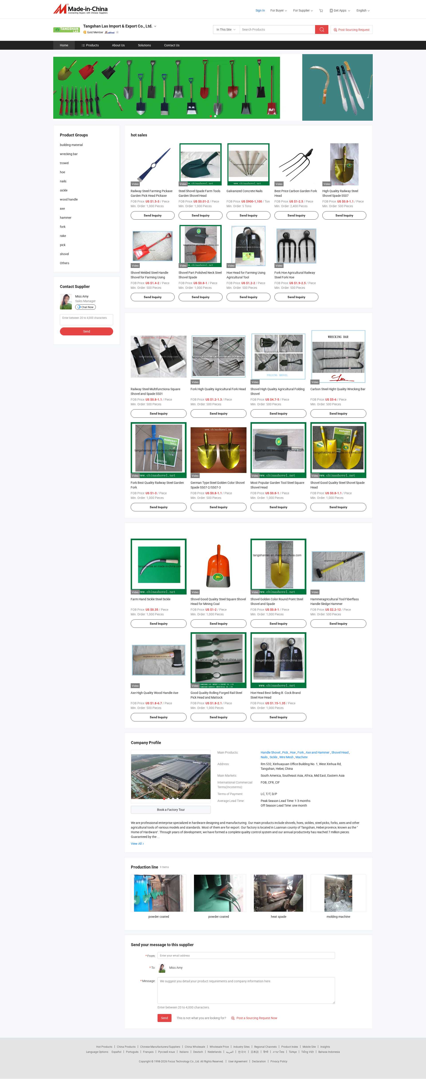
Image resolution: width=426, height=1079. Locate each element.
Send (164, 1018)
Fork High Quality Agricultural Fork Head (218, 389)
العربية (229, 1051)
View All (136, 843)
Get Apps (340, 10)
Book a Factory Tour (171, 809)
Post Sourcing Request (354, 30)
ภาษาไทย (278, 1051)
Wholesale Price (219, 1046)
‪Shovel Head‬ (340, 752)
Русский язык (166, 1051)
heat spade (278, 916)
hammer (65, 217)
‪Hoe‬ (293, 752)
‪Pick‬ (285, 752)
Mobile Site (309, 1046)
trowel (64, 163)
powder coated (158, 916)
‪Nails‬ (264, 757)
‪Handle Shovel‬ (270, 752)
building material (71, 145)
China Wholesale (195, 1046)
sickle (63, 190)
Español (116, 1051)
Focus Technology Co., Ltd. (184, 1061)
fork (62, 226)
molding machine (338, 916)
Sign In (260, 10)
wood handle (69, 199)
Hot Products (104, 1046)
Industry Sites (241, 1046)
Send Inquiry (153, 215)
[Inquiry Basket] (321, 10)
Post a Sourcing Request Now (254, 1018)
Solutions (144, 45)
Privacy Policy (278, 1061)
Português (132, 1051)
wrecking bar (69, 154)
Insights (325, 1046)
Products (92, 45)
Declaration (259, 1061)
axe (62, 208)
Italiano (184, 1051)
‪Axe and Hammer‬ (317, 752)
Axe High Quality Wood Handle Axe (154, 693)
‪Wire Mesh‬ (286, 757)
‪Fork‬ (301, 752)
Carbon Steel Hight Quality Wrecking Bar (337, 389)
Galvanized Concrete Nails (244, 191)
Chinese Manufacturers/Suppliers (160, 1046)
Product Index (289, 1046)
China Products (126, 1046)
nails (63, 181)
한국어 (242, 1051)
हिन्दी (265, 1051)
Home (64, 45)
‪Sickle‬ (273, 757)
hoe (62, 172)
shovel (64, 254)
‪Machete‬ (302, 757)
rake (63, 236)
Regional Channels (265, 1046)
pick (62, 245)
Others (64, 263)
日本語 (255, 1051)
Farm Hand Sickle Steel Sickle (150, 599)
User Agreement (237, 1061)
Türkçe (293, 1051)
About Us (118, 45)
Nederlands (214, 1051)
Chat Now (87, 307)
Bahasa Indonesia (329, 1051)
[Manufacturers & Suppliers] (81, 9)
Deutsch (198, 1051)
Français (148, 1051)
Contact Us (171, 45)
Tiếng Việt (307, 1051)
